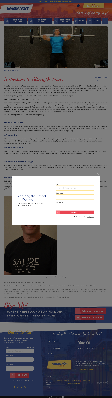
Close (98, 174)
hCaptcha (91, 217)
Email (57, 184)
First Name (59, 193)
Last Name (59, 202)
